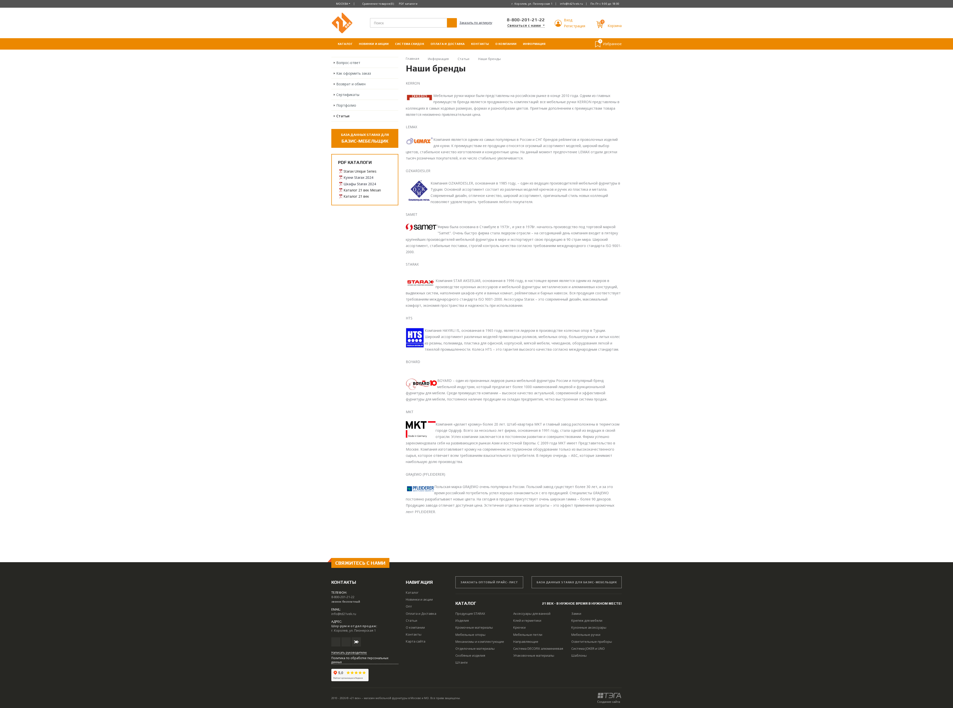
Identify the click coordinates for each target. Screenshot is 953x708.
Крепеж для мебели (586, 620)
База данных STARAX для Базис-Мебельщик (577, 582)
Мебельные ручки (585, 634)
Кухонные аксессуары (588, 627)
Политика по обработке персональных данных (359, 660)
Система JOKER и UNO (588, 648)
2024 (368, 177)
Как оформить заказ (353, 73)
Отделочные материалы (475, 648)
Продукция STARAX (470, 613)
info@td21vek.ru (571, 3)
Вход (568, 20)
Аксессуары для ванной (531, 613)
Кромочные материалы (474, 627)
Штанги (461, 662)
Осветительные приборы (591, 641)
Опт (409, 606)
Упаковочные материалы (533, 655)
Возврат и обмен (351, 84)
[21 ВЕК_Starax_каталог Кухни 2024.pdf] (340, 177)
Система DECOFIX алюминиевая (538, 648)
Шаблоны (579, 655)
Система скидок (409, 44)
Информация (534, 44)
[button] (558, 25)
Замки (576, 613)
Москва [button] (342, 3)
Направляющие (525, 641)
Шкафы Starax (355, 184)
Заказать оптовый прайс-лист (489, 582)
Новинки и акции (374, 44)
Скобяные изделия (470, 655)
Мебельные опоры (470, 634)
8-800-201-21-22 (526, 19)
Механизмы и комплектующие (479, 641)
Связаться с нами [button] (524, 26)
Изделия (462, 620)
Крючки (519, 627)
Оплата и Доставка (448, 44)
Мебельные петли (527, 634)
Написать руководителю (349, 652)
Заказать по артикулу (475, 23)
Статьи (342, 116)
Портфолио (346, 105)
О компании (505, 44)
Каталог (345, 44)
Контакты (480, 44)
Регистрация (574, 26)
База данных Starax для (365, 138)
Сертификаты (347, 94)
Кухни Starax (353, 177)
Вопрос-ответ (348, 62)
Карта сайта (415, 641)
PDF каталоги (408, 3)
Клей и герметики (527, 620)
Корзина (615, 25)
